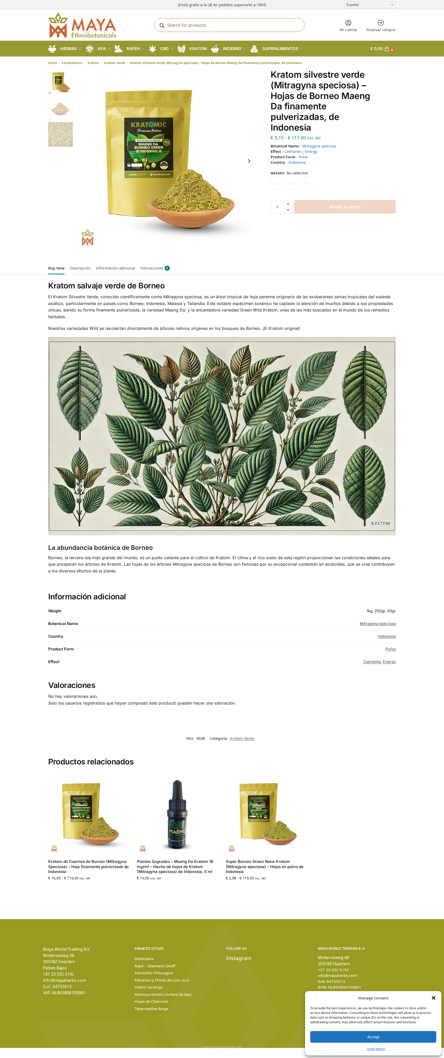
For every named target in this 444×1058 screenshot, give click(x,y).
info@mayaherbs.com (64, 980)
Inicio (52, 63)
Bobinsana (144, 958)
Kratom (93, 63)
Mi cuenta (348, 29)
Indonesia (297, 162)
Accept (373, 1037)
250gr (291, 183)
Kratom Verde (114, 63)
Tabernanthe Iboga (151, 1008)
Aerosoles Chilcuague (154, 972)
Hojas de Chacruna (151, 1001)
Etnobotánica (72, 63)
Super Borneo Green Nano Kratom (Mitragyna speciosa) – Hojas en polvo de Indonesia (265, 866)
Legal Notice (376, 1049)
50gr (305, 183)
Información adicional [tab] (115, 268)
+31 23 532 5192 (58, 974)
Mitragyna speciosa (319, 146)
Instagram (238, 958)
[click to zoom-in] (165, 160)
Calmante (292, 151)
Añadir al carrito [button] (177, 888)
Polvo (303, 156)
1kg (276, 183)
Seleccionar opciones (88, 888)
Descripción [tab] (80, 268)
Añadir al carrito (345, 206)
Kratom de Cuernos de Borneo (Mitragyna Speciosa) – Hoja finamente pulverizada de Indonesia (88, 866)
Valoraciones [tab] (154, 268)
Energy (311, 151)
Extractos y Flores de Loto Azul (162, 980)
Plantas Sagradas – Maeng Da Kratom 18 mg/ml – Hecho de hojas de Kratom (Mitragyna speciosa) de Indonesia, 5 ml (175, 866)
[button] (433, 997)
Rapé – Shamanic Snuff (155, 965)
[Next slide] (248, 160)
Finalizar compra (380, 29)
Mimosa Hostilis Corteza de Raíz (163, 994)
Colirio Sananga (149, 987)
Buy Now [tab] (56, 268)
